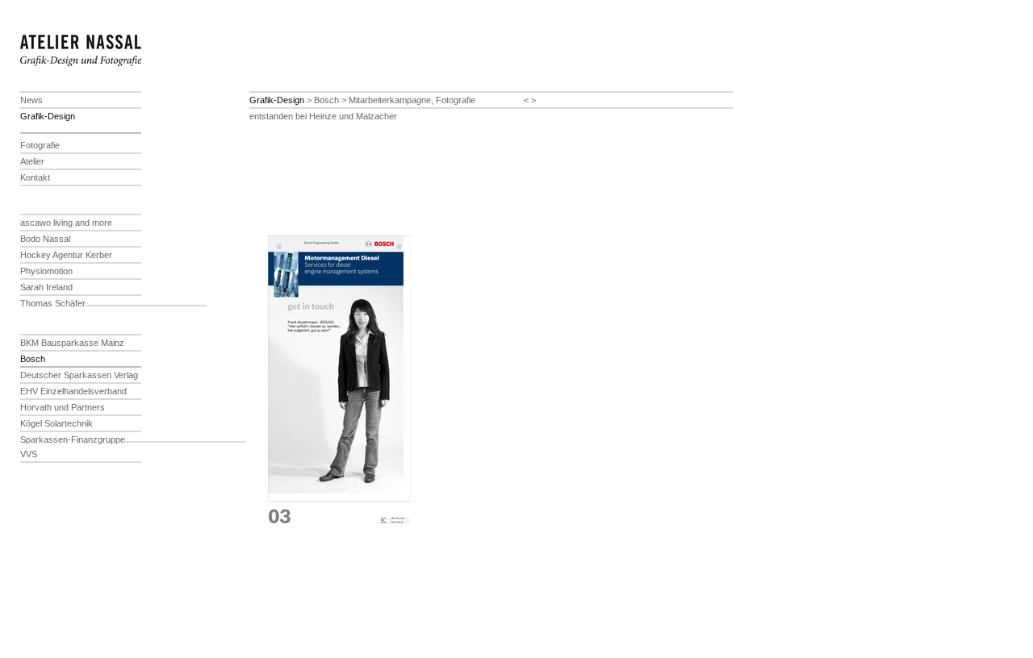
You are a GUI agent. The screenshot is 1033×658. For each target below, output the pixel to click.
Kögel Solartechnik (56, 423)
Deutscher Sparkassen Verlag (79, 375)
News (31, 100)
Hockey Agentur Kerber (66, 255)
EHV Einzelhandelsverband (73, 391)
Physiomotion (46, 271)
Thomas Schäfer (53, 303)
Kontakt (35, 177)
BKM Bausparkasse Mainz (72, 343)
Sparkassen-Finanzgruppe (72, 439)
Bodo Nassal (45, 239)
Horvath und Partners (62, 407)
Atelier (32, 161)
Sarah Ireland (46, 287)
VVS (28, 454)
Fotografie (40, 145)
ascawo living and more (66, 222)
